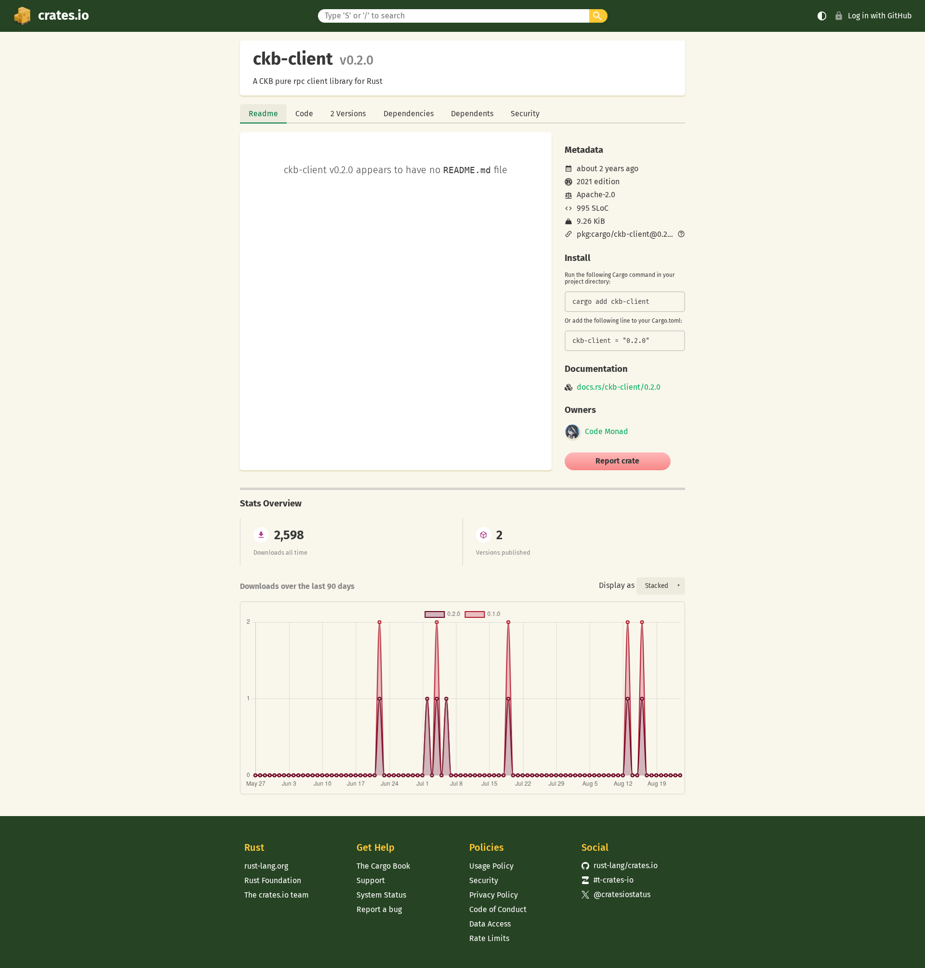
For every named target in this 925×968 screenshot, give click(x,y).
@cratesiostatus (615, 894)
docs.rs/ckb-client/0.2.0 (619, 387)
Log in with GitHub (880, 15)
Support (371, 880)
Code (304, 113)
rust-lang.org (266, 866)
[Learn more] (681, 235)
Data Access (490, 923)
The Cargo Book (383, 866)
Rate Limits (489, 938)
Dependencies (408, 113)
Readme (263, 113)
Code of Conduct (498, 909)
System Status (381, 895)
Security (525, 113)
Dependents (472, 113)
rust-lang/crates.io (619, 865)
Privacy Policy (493, 895)
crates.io (63, 15)
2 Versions (348, 113)
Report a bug (379, 909)
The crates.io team (276, 895)
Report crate (617, 460)
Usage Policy (491, 866)
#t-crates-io (607, 880)
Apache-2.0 (596, 194)
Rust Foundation (272, 880)
